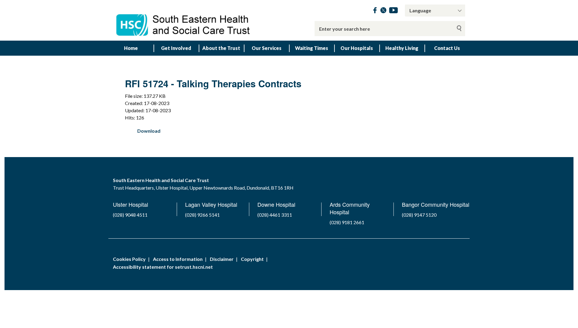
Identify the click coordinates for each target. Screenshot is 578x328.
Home (131, 48)
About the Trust (221, 48)
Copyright (252, 259)
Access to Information (178, 259)
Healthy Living (401, 48)
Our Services (266, 48)
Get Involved (176, 48)
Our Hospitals (356, 48)
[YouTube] (393, 11)
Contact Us (447, 48)
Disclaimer (222, 259)
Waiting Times (311, 48)
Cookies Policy (129, 259)
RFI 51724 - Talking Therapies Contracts (213, 83)
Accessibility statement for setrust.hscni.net (163, 267)
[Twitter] (383, 11)
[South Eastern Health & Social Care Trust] (183, 20)
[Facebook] (375, 11)
